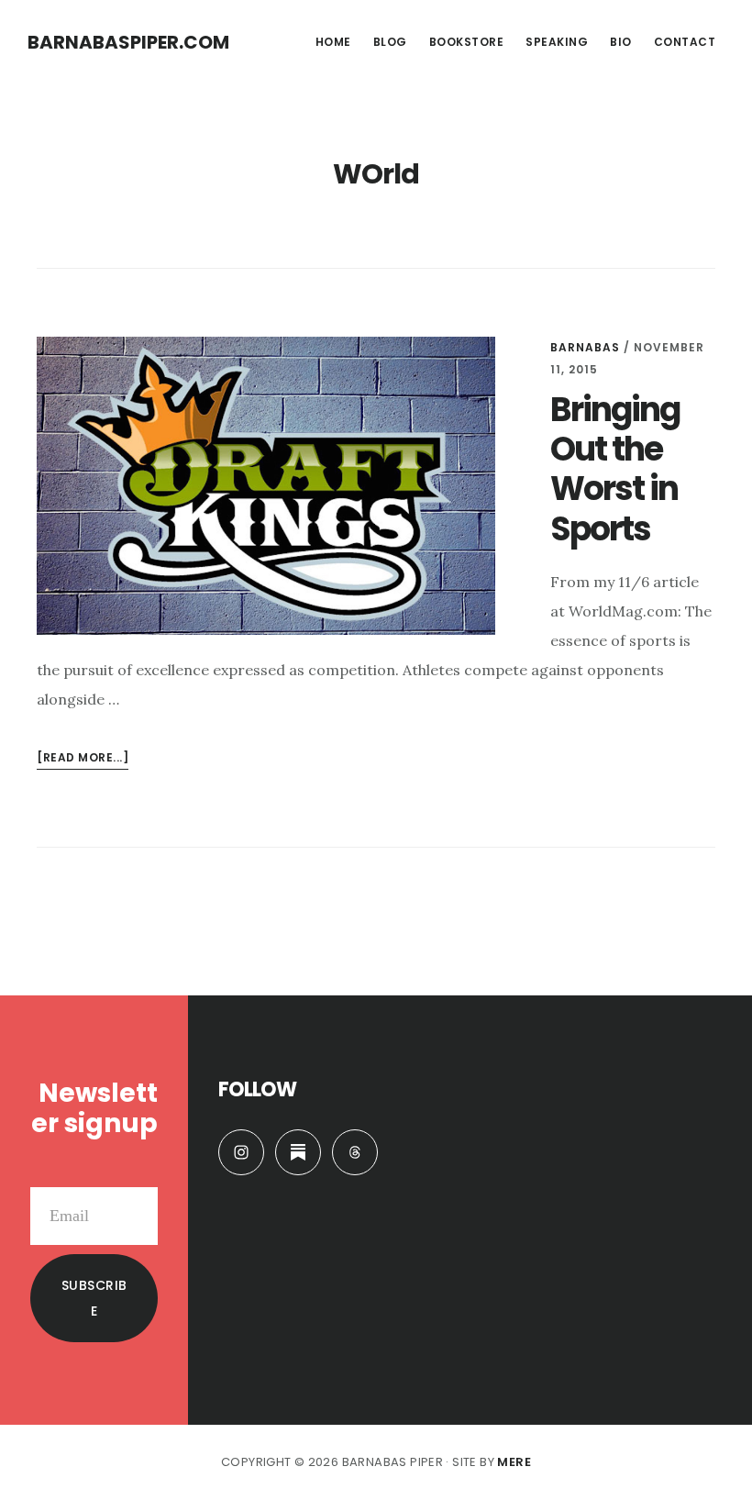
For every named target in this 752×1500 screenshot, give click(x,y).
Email (138, 1172)
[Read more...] (82, 759)
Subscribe (94, 1298)
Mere (514, 1462)
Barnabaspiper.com (128, 42)
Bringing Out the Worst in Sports (615, 469)
